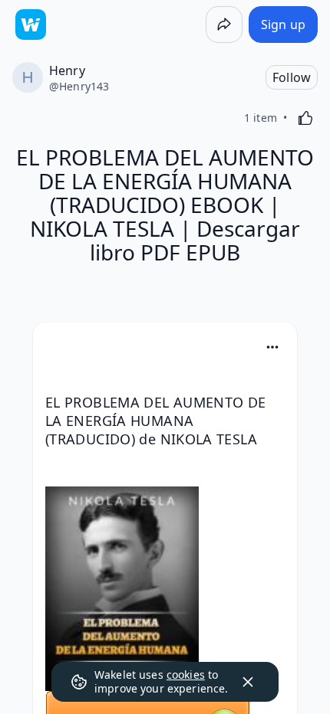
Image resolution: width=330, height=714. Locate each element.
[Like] (305, 118)
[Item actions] (272, 347)
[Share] (224, 24)
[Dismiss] (248, 682)
